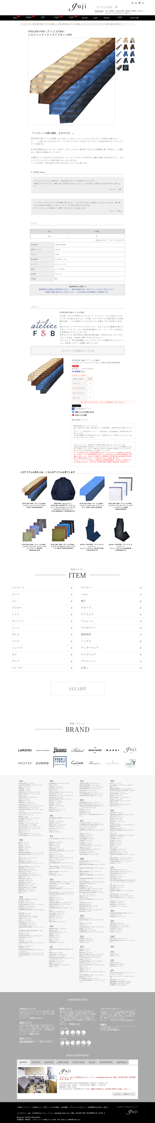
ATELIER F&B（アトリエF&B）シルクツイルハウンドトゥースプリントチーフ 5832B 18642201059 (34, 547)
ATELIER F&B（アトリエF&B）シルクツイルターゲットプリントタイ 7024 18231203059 (92, 505)
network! (107, 18)
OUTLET (133, 18)
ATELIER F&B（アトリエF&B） (44, 24)
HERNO (128, 11)
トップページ (25, 24)
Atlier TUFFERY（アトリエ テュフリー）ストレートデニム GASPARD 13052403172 (121, 547)
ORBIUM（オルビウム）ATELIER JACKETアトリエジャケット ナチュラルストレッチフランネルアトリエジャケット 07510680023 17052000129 (63, 507)
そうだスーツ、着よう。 (122, 13)
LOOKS (56, 17)
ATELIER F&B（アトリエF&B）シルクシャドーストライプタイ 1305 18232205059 (34, 505)
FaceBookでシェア (83, 409)
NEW (15, 18)
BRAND (28, 17)
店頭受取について (80, 420)
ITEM (43, 17)
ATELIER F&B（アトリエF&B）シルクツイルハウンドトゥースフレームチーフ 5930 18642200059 (120, 506)
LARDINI (111, 11)
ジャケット (109, 13)
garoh (95, 18)
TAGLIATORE (119, 11)
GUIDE (119, 17)
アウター (140, 11)
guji (106, 11)
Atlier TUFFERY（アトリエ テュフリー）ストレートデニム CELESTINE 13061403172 (92, 547)
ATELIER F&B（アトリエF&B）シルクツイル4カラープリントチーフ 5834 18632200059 (63, 546)
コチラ (122, 240)
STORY (71, 17)
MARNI (134, 11)
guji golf (84, 18)
